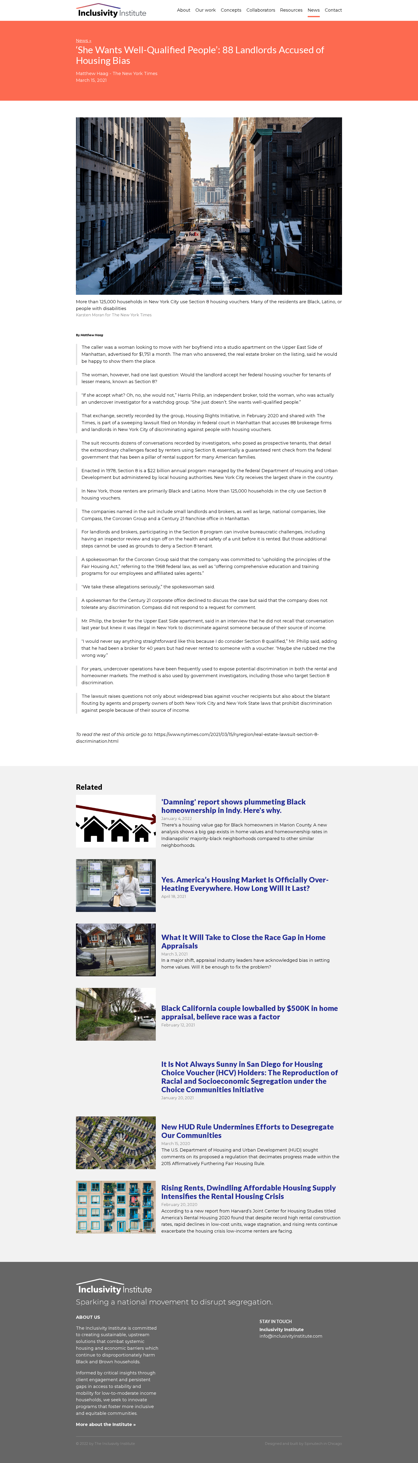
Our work (205, 10)
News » (83, 40)
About (183, 10)
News (314, 10)
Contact (333, 10)
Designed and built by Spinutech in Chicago (303, 1443)
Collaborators (260, 10)
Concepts (231, 10)
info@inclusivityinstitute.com (291, 1336)
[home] (111, 10)
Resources (291, 10)
